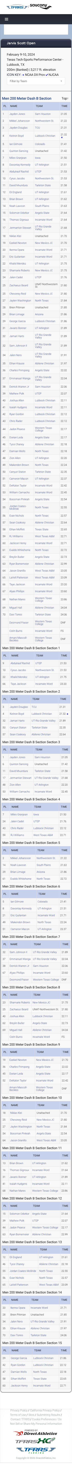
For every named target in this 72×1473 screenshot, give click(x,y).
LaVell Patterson (18, 577)
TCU (37, 127)
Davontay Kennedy (19, 164)
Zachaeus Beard (18, 285)
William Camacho (19, 492)
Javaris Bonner (17, 328)
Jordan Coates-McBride (18, 507)
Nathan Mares (17, 599)
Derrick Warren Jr (19, 386)
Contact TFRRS (20, 1419)
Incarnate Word (43, 219)
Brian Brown (16, 199)
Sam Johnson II (18, 345)
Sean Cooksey (17, 522)
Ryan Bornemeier (19, 563)
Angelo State (42, 212)
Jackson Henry (17, 543)
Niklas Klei (15, 236)
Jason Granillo (17, 570)
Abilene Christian (44, 363)
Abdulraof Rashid (19, 171)
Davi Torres (15, 614)
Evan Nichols (16, 515)
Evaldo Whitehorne (19, 550)
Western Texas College (43, 429)
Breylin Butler (16, 556)
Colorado (40, 144)
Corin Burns (15, 630)
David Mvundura (18, 185)
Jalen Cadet (16, 277)
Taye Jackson (17, 584)
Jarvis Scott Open (21, 43)
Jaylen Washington (20, 300)
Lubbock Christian (45, 135)
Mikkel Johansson (19, 120)
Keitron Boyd (16, 135)
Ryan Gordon (16, 414)
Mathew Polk (16, 393)
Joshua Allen (16, 400)
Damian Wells (17, 451)
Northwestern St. (44, 120)
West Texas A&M (44, 536)
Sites (31, 1414)
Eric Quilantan (17, 256)
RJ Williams (16, 536)
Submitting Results (48, 1414)
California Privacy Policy (45, 1410)
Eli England (15, 192)
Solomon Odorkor (19, 212)
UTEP (38, 171)
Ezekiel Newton (18, 242)
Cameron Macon (18, 478)
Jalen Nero (15, 355)
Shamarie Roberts (19, 270)
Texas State (41, 529)
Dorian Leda (16, 437)
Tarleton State (43, 185)
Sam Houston (43, 113)
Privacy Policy (19, 1410)
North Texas (42, 300)
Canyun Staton (17, 471)
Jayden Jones (17, 113)
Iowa (37, 157)
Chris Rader (15, 421)
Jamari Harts (16, 336)
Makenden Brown (19, 464)
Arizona (39, 314)
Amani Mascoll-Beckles (18, 639)
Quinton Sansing (18, 150)
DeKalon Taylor (17, 485)
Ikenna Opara (16, 249)
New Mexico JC (44, 242)
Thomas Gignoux (19, 219)
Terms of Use (18, 1414)
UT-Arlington (42, 164)
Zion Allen (15, 458)
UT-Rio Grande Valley (43, 228)
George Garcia (17, 321)
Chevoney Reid (17, 293)
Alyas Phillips (16, 591)
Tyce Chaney (16, 444)
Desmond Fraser (18, 622)
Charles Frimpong (19, 370)
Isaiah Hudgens (18, 407)
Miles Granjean (17, 157)
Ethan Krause (16, 363)
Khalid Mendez (17, 263)
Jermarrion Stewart (20, 227)
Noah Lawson (17, 205)
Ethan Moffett (17, 529)
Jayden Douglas (18, 127)
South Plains (42, 205)
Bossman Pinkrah (19, 499)
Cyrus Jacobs (17, 178)
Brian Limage (16, 314)
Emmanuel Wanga (19, 378)
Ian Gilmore (15, 144)
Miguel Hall (15, 607)
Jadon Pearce (17, 429)
